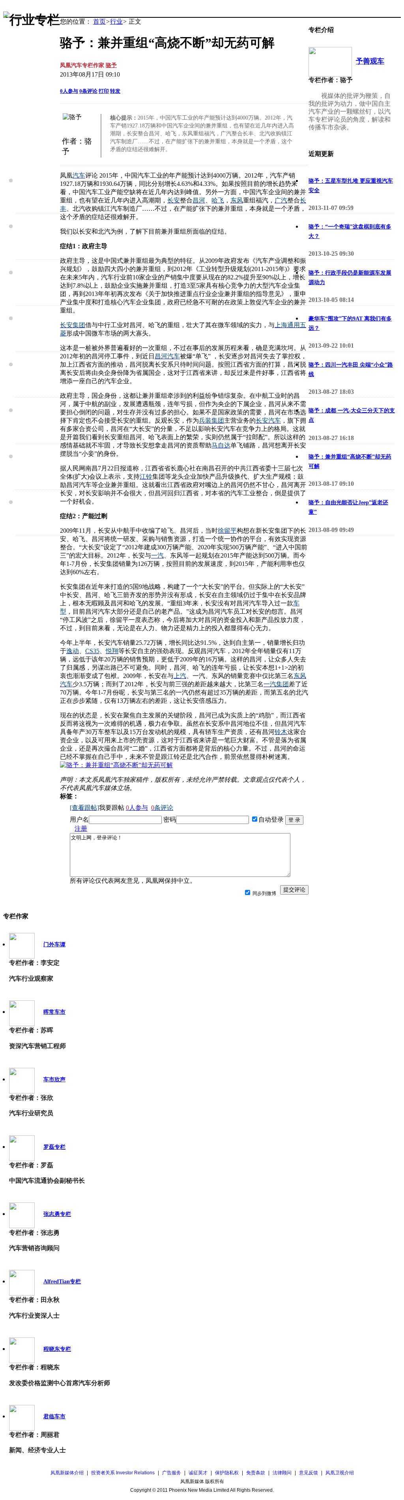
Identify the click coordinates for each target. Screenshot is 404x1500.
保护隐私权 (227, 1473)
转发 (115, 91)
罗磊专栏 (54, 1147)
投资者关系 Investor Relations (123, 1473)
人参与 (69, 91)
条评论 (88, 91)
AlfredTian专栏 (62, 1282)
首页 (99, 21)
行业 (116, 21)
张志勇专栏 (57, 1214)
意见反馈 (308, 1473)
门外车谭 (54, 945)
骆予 (111, 65)
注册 (81, 828)
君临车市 (54, 1416)
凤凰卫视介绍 (339, 1473)
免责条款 (255, 1473)
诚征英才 (198, 1473)
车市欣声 (54, 1079)
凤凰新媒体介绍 (67, 1473)
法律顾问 (282, 1473)
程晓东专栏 (57, 1349)
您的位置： (76, 21)
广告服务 (171, 1473)
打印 (104, 91)
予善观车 (370, 61)
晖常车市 (54, 1012)
